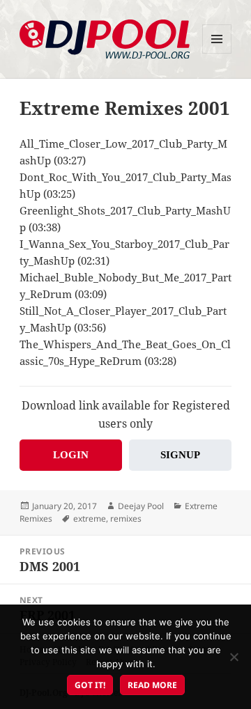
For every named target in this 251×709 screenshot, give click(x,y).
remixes (126, 518)
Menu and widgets (217, 53)
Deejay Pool (141, 506)
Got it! (90, 685)
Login (71, 454)
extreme (89, 518)
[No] (234, 657)
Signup (180, 454)
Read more (152, 685)
